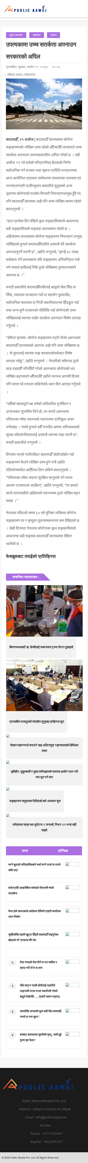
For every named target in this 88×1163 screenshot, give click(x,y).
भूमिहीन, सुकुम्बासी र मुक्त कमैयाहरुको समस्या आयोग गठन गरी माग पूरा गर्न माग (44, 774)
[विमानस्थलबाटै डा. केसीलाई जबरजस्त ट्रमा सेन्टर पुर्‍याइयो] (44, 611)
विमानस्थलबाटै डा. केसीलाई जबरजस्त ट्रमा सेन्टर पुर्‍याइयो (41, 647)
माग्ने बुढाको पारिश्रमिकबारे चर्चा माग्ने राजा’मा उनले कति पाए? (34, 867)
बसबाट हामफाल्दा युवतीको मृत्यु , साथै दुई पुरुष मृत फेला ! (41, 1037)
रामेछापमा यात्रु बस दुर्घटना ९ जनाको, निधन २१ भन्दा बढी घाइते (44, 827)
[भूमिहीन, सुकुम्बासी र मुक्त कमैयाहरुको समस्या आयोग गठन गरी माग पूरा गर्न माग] (44, 762)
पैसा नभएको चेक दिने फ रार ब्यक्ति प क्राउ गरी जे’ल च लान (38, 965)
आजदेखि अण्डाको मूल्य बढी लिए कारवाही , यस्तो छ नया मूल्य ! (41, 1014)
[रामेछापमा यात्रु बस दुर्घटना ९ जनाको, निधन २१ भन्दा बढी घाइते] (44, 815)
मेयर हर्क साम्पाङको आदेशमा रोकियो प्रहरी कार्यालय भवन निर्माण (34, 914)
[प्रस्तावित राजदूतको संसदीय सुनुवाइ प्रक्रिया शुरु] (44, 685)
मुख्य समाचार (16, 35)
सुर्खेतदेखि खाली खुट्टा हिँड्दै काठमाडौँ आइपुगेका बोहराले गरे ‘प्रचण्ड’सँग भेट (33, 937)
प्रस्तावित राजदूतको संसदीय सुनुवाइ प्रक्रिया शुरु (36, 721)
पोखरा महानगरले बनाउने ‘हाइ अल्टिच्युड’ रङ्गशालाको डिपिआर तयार (44, 748)
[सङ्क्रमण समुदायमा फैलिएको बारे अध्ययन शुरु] (44, 788)
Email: (46, 1117)
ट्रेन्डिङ (63, 851)
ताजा (25, 851)
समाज (53, 35)
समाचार (37, 35)
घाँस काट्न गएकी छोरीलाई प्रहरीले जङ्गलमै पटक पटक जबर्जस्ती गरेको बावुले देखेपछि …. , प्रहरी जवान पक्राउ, (40, 991)
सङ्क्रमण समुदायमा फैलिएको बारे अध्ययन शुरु (35, 801)
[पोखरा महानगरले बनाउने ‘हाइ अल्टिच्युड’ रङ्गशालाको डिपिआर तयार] (44, 735)
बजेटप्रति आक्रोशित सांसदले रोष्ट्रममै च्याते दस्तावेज (31, 890)
